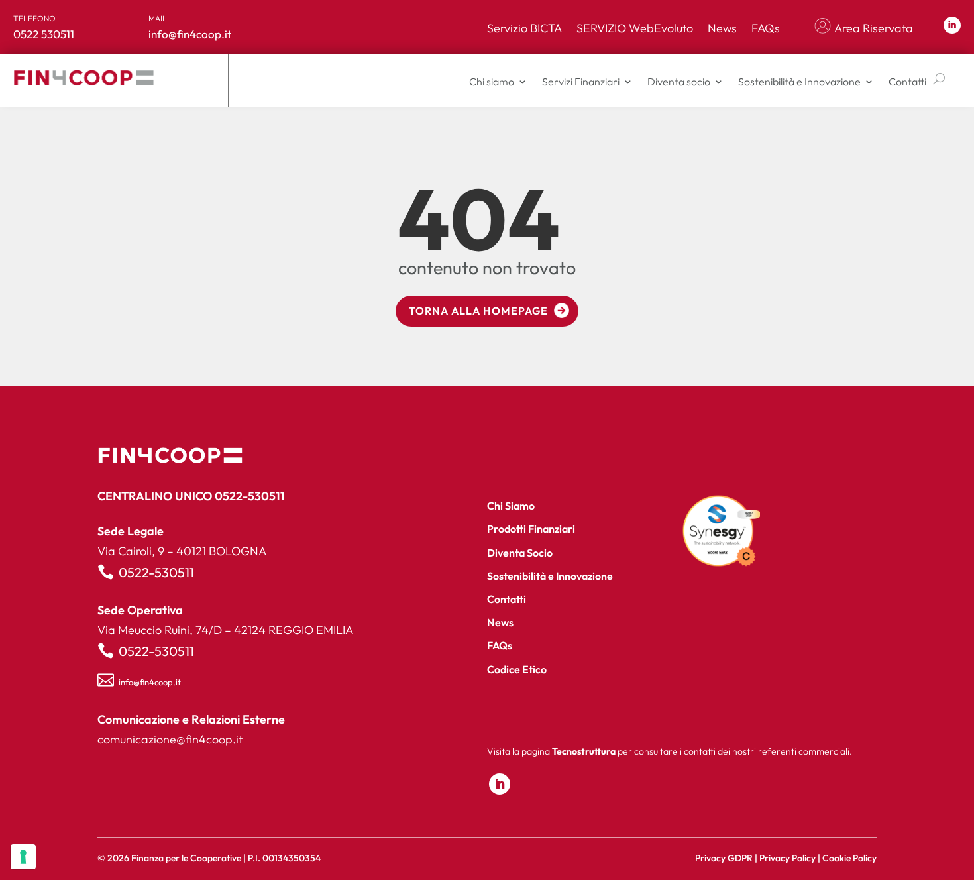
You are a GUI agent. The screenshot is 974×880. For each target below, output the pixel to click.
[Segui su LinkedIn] (952, 25)
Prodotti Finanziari (531, 528)
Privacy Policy (787, 858)
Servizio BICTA (524, 28)
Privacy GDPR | (727, 858)
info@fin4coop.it (150, 682)
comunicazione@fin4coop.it (170, 739)
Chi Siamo (511, 505)
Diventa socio (678, 81)
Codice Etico (517, 669)
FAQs (765, 28)
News (722, 28)
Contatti (907, 81)
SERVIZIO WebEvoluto (634, 28)
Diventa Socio (520, 552)
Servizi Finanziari (581, 81)
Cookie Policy (849, 858)
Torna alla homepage (478, 310)
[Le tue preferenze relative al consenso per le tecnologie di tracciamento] (23, 856)
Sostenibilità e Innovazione (799, 81)
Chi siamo (491, 81)
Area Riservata (873, 28)
